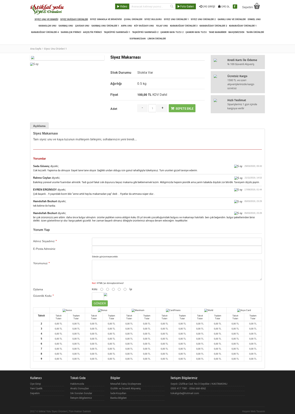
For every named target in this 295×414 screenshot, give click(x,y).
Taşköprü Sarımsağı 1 (117, 32)
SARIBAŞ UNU (65, 25)
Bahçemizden (236, 32)
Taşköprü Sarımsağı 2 (145, 32)
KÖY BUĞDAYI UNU (144, 25)
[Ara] (172, 6)
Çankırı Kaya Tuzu (196, 32)
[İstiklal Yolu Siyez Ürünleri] (47, 8)
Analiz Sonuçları (79, 388)
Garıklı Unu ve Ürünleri (232, 19)
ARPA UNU (126, 25)
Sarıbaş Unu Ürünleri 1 (105, 25)
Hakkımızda (77, 383)
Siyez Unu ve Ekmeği (46, 19)
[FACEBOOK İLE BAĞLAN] (235, 6)
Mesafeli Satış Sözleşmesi (125, 383)
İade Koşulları (118, 393)
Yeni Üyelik (36, 388)
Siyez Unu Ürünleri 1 (176, 19)
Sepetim (250, 7)
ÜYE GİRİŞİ (208, 6)
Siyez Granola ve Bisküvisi (106, 19)
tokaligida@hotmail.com (185, 393)
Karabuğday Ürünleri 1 (242, 25)
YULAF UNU (162, 25)
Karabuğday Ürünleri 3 (183, 25)
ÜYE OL (225, 6)
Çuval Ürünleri (133, 19)
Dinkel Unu (254, 19)
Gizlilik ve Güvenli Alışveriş (125, 388)
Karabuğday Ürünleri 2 (213, 25)
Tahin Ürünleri (255, 32)
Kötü (94, 289)
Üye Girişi (35, 383)
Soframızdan (137, 38)
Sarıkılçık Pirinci (71, 32)
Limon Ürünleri (157, 38)
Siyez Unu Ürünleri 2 (203, 19)
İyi (130, 289)
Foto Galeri (187, 6)
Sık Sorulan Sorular (81, 393)
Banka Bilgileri (118, 397)
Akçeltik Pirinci (92, 32)
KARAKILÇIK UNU (47, 25)
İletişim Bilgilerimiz (81, 397)
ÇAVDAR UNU (82, 25)
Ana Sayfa (35, 48)
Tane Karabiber (217, 32)
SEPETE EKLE (184, 108)
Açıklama (39, 125)
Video (123, 6)
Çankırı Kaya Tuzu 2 (171, 32)
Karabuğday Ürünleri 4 (45, 32)
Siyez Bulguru (153, 19)
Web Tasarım (258, 411)
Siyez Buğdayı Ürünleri (74, 19)
